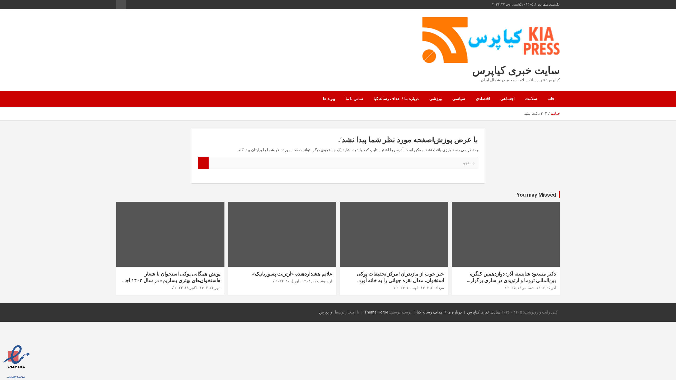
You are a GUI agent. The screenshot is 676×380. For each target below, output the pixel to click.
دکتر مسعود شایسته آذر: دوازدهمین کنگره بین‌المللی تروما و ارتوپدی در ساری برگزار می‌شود (513, 280)
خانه (551, 98)
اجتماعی (507, 98)
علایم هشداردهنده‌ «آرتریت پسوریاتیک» (292, 274)
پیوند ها (329, 98)
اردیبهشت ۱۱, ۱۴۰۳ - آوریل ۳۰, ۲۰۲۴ (303, 281)
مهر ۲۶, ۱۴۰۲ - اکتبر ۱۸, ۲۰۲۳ (197, 288)
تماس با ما (354, 98)
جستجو (203, 163)
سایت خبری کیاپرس (516, 70)
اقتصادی (483, 98)
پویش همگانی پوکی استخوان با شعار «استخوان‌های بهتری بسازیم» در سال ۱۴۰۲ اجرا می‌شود (171, 280)
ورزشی (435, 98)
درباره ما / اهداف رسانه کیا (396, 98)
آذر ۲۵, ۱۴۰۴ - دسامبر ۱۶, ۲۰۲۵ (531, 288)
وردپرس (325, 312)
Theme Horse (376, 312)
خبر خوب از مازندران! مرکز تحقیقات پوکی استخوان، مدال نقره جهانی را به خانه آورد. (400, 277)
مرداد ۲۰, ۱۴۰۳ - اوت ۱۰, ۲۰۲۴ (420, 288)
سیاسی (458, 98)
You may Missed (536, 195)
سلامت (531, 98)
